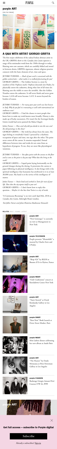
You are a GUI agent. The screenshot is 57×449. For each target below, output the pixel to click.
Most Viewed (15, 211)
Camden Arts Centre (10, 199)
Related (6, 211)
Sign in (38, 443)
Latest (24, 211)
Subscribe (28, 436)
